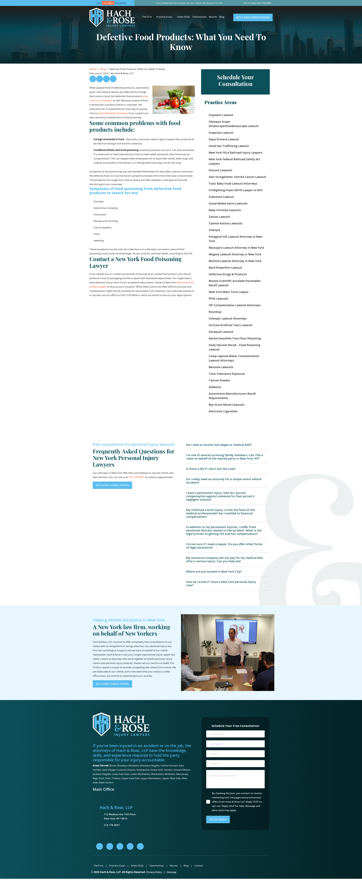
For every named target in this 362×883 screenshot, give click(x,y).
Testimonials (199, 16)
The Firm (147, 16)
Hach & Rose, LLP (116, 807)
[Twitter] (120, 846)
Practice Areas (164, 16)
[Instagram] (130, 846)
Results (213, 16)
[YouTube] (140, 846)
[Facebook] (99, 846)
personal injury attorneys (113, 113)
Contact (198, 865)
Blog (221, 16)
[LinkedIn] (109, 846)
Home (93, 69)
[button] (154, 17)
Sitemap (171, 872)
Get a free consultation (253, 17)
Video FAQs (183, 16)
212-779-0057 (137, 477)
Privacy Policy (154, 872)
